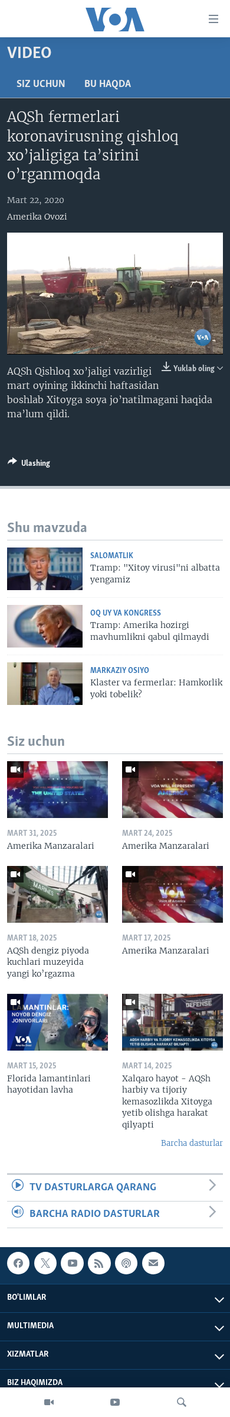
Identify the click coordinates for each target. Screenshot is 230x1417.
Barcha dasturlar (192, 1143)
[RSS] (99, 1263)
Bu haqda (107, 84)
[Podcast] (126, 1263)
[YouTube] (115, 1402)
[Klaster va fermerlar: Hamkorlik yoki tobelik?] (45, 683)
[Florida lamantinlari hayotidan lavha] (57, 1022)
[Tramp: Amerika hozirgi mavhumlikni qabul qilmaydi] (45, 626)
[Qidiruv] (181, 1402)
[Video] (49, 1402)
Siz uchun (41, 84)
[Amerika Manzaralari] (57, 789)
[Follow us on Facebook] (18, 1263)
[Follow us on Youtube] (72, 1263)
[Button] (29, 465)
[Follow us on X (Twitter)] (45, 1263)
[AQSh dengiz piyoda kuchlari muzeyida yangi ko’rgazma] (57, 894)
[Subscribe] (153, 1263)
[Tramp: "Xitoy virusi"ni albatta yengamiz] (45, 569)
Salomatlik (111, 556)
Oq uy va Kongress (125, 613)
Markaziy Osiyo (119, 671)
